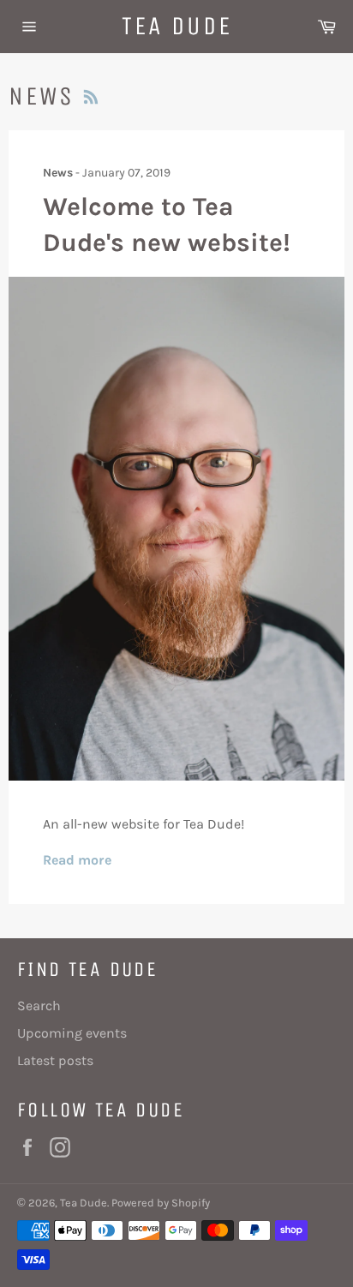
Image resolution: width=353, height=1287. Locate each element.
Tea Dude (177, 25)
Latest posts (55, 1060)
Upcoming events (72, 1033)
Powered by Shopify (160, 1202)
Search (39, 1005)
